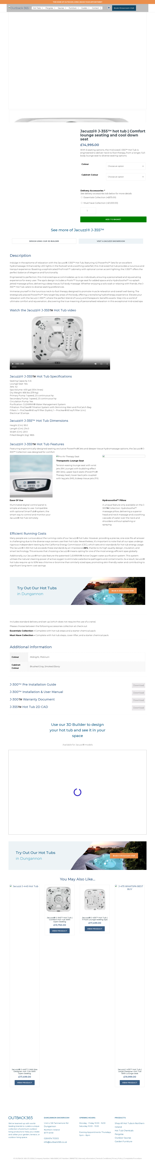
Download (138, 685)
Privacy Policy (117, 1158)
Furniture (73, 8)
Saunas (61, 8)
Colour (85, 164)
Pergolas (49, 8)
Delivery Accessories (93, 190)
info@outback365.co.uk (55, 1142)
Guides (84, 8)
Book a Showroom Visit (123, 591)
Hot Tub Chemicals (124, 1130)
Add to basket (113, 219)
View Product (24, 1082)
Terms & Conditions (103, 1158)
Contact (95, 8)
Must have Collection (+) (101, 203)
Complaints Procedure (133, 1158)
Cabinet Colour (89, 175)
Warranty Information (86, 1158)
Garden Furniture (123, 1141)
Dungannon (50, 1126)
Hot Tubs (37, 8)
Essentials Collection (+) (100, 197)
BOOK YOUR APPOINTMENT (91, 2)
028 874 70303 (51, 1138)
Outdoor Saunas (123, 1138)
